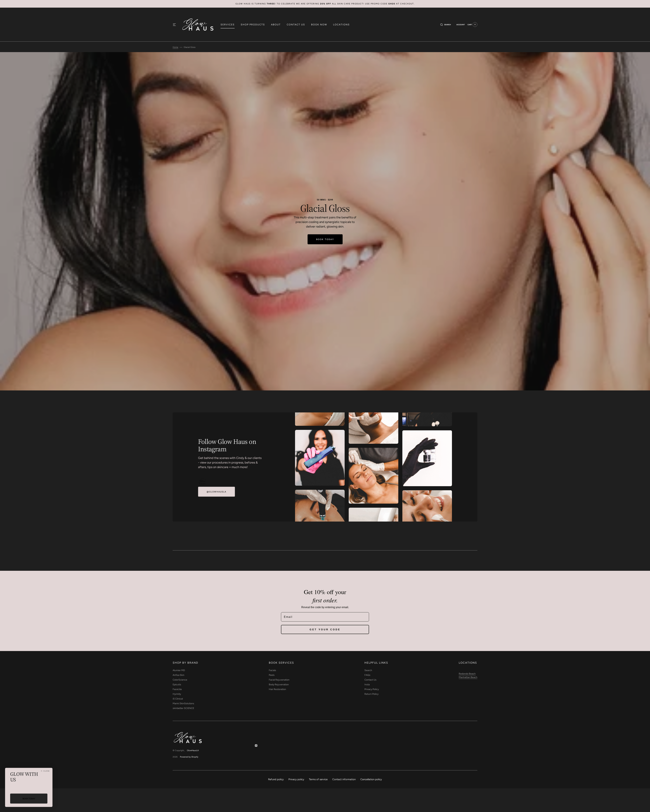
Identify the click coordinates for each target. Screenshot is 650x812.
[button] (445, 24)
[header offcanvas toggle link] (175, 24)
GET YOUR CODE (325, 629)
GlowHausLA (193, 750)
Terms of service (318, 779)
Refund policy (276, 779)
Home (175, 47)
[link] (202, 482)
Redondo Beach (467, 673)
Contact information (344, 779)
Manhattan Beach (468, 677)
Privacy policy (296, 779)
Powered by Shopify (189, 757)
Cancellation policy (371, 779)
